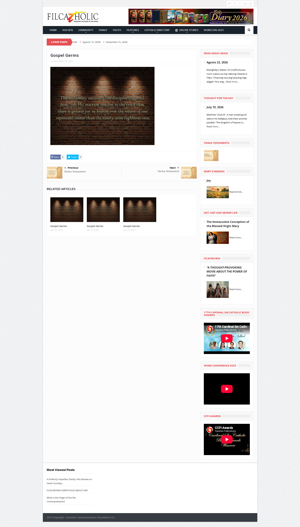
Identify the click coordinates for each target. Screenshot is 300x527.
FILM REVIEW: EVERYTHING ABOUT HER (67, 490)
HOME (53, 30)
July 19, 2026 (215, 107)
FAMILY (103, 30)
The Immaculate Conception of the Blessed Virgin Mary (228, 224)
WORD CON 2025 (214, 30)
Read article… (236, 191)
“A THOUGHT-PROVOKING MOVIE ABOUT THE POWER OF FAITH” (227, 272)
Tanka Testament (75, 171)
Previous (73, 167)
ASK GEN (67, 30)
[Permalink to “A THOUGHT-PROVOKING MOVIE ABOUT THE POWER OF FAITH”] (218, 289)
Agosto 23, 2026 (217, 62)
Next (173, 167)
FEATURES (133, 30)
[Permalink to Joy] (218, 191)
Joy (209, 180)
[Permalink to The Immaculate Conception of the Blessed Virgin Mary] (218, 237)
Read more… (213, 126)
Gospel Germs (58, 226)
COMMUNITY (85, 30)
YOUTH (117, 30)
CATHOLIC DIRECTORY (157, 30)
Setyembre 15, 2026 (96, 42)
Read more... (232, 81)
